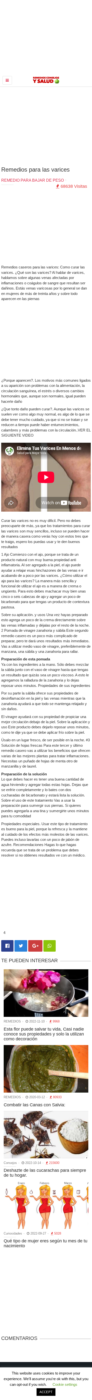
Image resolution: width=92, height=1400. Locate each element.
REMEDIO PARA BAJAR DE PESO (32, 180)
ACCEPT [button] (46, 1392)
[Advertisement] (46, 126)
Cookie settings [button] (65, 1384)
